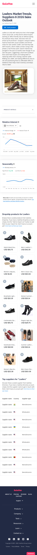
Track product (11, 27)
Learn (17, 528)
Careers (8, 546)
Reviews (23, 494)
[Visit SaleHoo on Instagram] (18, 539)
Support (19, 496)
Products (17, 509)
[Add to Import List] (4, 232)
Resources (17, 523)
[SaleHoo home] (18, 490)
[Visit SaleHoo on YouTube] (23, 539)
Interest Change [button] (9, 130)
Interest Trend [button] (23, 130)
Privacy (28, 546)
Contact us (17, 533)
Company (17, 514)
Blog (30, 494)
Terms (22, 546)
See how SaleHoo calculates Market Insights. (18, 200)
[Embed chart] (20, 126)
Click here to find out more (13, 226)
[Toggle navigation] (33, 4)
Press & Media (15, 546)
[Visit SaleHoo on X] (27, 539)
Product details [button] (10, 109)
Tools (17, 518)
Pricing (16, 494)
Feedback (31, 553)
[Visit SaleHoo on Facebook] (9, 539)
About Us (8, 494)
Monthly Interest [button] (9, 167)
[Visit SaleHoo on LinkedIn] (14, 539)
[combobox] (10, 126)
